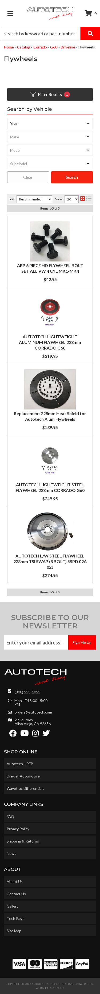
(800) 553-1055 (27, 692)
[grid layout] (82, 199)
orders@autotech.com (33, 712)
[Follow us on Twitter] (46, 734)
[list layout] (88, 199)
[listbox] (50, 123)
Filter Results (53, 94)
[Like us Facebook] (13, 734)
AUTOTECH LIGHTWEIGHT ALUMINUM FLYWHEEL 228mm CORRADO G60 (50, 342)
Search (72, 177)
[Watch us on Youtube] (24, 734)
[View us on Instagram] (35, 734)
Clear (28, 177)
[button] (50, 33)
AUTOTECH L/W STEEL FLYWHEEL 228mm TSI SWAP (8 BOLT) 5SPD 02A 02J (50, 561)
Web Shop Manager (50, 987)
